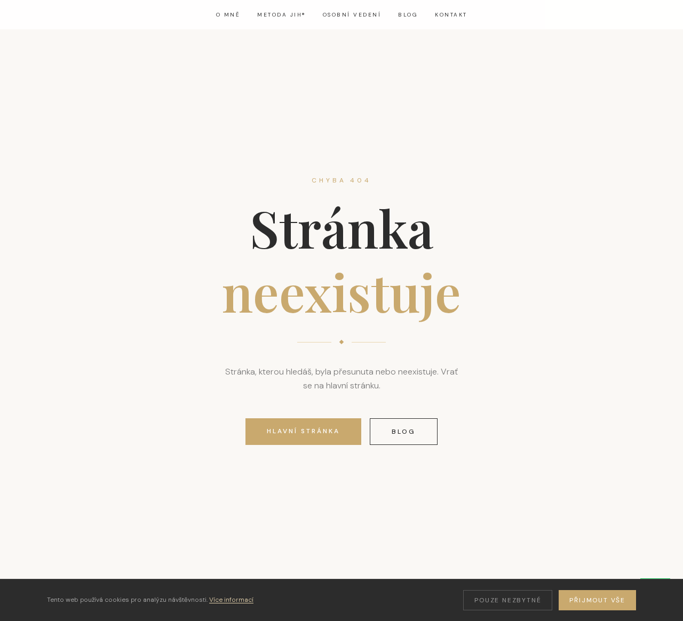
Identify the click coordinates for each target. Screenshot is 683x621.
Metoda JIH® (281, 14)
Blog (408, 14)
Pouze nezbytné (507, 600)
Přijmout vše (597, 600)
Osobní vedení (352, 14)
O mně (228, 14)
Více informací (231, 599)
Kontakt (451, 14)
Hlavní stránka (303, 431)
